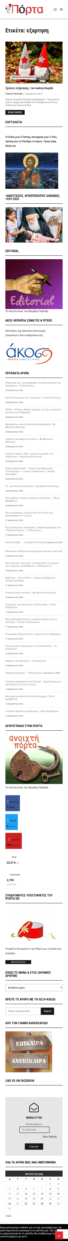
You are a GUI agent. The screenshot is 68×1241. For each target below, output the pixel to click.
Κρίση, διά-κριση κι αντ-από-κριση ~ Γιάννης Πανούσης (33, 397)
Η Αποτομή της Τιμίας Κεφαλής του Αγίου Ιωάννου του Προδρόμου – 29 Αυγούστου (33, 384)
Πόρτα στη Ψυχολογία (23, 77)
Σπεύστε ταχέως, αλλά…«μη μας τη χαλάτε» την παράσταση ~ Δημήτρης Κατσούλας (29, 455)
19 (26, 1198)
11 (17, 1194)
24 (9, 1203)
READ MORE (15, 112)
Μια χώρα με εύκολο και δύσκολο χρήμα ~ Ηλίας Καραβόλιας (30, 697)
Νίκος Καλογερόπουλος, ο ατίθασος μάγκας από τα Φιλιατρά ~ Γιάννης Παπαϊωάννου (31, 620)
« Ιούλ (8, 1216)
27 (34, 1203)
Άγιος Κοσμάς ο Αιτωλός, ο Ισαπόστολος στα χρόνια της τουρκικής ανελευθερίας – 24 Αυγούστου (32, 564)
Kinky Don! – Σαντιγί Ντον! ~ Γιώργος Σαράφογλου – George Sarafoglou (31, 579)
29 (50, 1203)
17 (9, 1198)
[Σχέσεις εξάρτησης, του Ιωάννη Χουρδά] (33, 62)
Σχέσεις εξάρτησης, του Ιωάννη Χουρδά (29, 88)
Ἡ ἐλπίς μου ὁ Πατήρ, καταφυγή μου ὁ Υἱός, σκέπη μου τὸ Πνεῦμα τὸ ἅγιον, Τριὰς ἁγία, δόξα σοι (31, 141)
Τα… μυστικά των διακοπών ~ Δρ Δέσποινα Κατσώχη (32, 486)
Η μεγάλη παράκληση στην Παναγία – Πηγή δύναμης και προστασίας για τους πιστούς (33, 683)
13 (34, 1194)
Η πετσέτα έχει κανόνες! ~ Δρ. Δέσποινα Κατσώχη (30, 592)
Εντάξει (4, 1239)
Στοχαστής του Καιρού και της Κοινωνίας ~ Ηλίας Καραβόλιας (30, 606)
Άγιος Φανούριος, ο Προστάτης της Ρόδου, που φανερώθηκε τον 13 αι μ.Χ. (29, 514)
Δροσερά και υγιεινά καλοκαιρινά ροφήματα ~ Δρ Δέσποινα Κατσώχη (30, 425)
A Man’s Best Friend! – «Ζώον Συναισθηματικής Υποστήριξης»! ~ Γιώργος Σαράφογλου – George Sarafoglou (30, 471)
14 (42, 1194)
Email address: (34, 1124)
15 (50, 1194)
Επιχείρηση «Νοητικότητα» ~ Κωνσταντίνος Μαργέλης (33, 634)
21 (42, 1198)
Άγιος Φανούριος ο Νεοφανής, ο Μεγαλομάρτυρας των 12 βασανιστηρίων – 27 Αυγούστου (33, 529)
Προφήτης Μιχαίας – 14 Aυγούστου (23, 673)
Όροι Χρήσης (50, 1136)
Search (47, 1011)
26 (26, 1203)
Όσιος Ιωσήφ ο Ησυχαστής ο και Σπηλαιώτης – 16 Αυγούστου (31, 647)
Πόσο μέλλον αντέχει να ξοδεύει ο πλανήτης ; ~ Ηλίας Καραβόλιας (32, 499)
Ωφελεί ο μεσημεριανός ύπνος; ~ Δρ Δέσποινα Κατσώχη (29, 440)
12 (26, 1194)
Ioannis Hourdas (14, 93)
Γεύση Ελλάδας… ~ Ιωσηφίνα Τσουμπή (24, 542)
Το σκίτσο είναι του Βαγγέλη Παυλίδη (26, 311)
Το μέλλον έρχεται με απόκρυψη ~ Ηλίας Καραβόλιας (32, 711)
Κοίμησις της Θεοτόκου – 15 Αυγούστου (25, 661)
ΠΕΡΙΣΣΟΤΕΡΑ (18, 962)
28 (42, 1203)
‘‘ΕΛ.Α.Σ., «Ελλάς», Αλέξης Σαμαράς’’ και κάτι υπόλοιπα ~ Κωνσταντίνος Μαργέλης (33, 411)
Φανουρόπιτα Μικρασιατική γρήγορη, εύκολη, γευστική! (33, 551)
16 (58, 1194)
